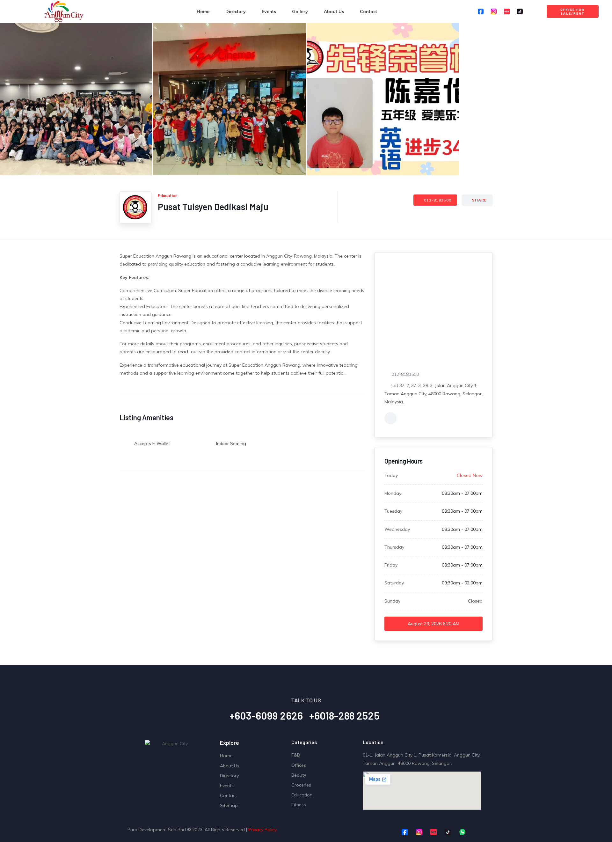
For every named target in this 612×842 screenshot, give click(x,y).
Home (203, 11)
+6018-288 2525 (344, 715)
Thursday (394, 547)
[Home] (63, 11)
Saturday (394, 583)
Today (391, 475)
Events (269, 11)
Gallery (300, 11)
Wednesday (397, 529)
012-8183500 (437, 200)
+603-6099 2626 (266, 715)
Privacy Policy (262, 829)
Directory (235, 11)
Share (479, 200)
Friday (390, 565)
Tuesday (393, 511)
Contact (368, 11)
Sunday (392, 601)
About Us (334, 11)
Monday (392, 493)
